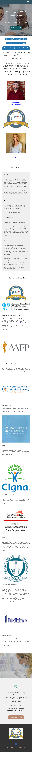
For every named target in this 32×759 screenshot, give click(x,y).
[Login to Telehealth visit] (16, 40)
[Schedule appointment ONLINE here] (16, 50)
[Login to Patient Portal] (16, 45)
